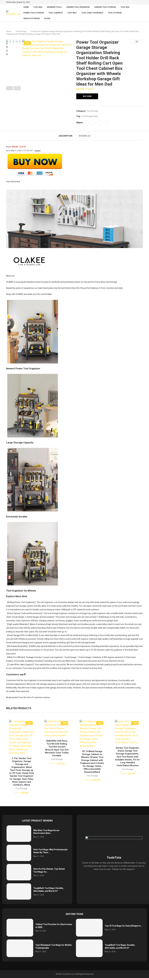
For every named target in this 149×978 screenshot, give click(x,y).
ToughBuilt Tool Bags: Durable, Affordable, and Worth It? (48, 890)
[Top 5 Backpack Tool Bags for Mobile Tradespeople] (20, 948)
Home (26, 7)
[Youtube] (139, 2)
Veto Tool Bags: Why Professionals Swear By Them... (50, 851)
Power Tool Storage (33, 12)
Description (65, 135)
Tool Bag (37, 7)
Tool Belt (72, 12)
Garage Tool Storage (105, 7)
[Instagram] (135, 2)
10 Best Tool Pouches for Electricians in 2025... (53, 926)
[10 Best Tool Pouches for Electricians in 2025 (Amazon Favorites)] (20, 928)
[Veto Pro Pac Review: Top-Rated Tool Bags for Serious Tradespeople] (19, 872)
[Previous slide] (9, 88)
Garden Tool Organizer (78, 7)
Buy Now (87, 96)
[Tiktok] (142, 2)
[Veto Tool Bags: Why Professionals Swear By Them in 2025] (19, 853)
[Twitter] (132, 2)
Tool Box (124, 7)
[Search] (141, 13)
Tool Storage (115, 12)
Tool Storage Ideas (89, 116)
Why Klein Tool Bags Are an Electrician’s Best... (46, 832)
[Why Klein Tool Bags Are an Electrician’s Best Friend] (19, 833)
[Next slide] (17, 88)
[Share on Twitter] (93, 122)
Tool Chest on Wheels (92, 12)
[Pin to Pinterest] (100, 122)
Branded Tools (54, 7)
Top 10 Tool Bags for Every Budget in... (123, 925)
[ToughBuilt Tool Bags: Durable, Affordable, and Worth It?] (19, 891)
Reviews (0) (84, 135)
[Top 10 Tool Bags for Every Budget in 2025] (89, 928)
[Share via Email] (107, 122)
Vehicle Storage (31, 18)
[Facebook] (129, 2)
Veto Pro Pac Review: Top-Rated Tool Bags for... (49, 870)
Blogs (47, 18)
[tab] (65, 136)
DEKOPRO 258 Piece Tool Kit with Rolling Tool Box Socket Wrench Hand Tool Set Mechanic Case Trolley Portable (57, 748)
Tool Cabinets (55, 12)
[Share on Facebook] (86, 122)
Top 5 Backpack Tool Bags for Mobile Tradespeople (53, 946)
